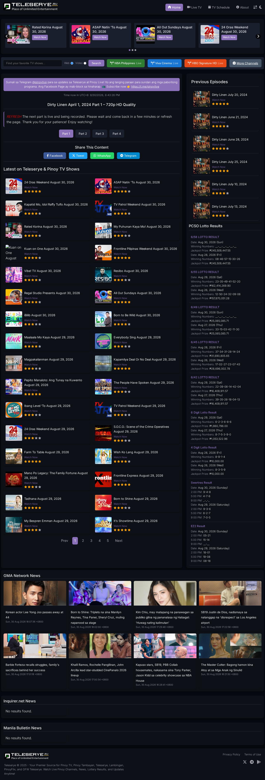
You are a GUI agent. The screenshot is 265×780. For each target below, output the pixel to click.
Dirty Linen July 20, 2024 (229, 94)
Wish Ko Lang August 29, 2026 (136, 452)
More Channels (247, 63)
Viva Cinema (166, 63)
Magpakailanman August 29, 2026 (48, 359)
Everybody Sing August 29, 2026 (137, 337)
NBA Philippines (127, 63)
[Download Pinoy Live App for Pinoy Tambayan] (259, 762)
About (244, 7)
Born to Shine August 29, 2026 (136, 498)
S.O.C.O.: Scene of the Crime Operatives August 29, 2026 (141, 429)
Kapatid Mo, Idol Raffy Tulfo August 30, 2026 (56, 204)
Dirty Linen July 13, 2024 (229, 206)
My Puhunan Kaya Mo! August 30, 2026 (142, 226)
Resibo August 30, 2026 (131, 271)
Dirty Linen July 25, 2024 (229, 161)
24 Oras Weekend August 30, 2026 (49, 182)
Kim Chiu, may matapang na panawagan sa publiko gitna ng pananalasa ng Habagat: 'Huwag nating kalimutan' (165, 617)
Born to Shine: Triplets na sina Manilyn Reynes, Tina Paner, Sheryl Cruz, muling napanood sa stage (97, 617)
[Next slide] (258, 36)
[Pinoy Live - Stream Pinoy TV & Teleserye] (31, 10)
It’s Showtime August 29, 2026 (136, 521)
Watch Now (40, 37)
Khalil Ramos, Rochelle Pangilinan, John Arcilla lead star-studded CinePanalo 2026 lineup (98, 670)
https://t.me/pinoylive (145, 86)
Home (176, 7)
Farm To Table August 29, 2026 (46, 452)
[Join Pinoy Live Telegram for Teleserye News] (252, 762)
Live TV (196, 7)
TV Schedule (221, 7)
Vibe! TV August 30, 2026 (42, 271)
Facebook (56, 155)
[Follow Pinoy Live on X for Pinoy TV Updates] (245, 762)
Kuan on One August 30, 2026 (46, 248)
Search (96, 63)
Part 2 (83, 133)
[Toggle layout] (255, 7)
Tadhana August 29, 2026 (42, 498)
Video (79, 63)
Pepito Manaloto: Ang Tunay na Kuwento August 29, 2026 (53, 382)
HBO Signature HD (207, 63)
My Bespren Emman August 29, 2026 (50, 521)
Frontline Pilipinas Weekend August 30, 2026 (145, 248)
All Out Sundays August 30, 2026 (137, 293)
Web (67, 63)
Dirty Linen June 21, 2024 (230, 117)
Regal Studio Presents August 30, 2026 (52, 293)
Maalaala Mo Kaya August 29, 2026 (49, 337)
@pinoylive (39, 82)
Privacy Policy (231, 754)
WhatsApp (104, 155)
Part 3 (100, 133)
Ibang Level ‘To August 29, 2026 (47, 405)
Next (118, 540)
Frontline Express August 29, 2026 (138, 475)
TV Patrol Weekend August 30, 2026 (139, 204)
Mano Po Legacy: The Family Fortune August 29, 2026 (56, 475)
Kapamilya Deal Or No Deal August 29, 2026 (145, 359)
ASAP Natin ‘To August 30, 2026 (137, 182)
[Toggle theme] (260, 7)
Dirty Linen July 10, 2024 (229, 184)
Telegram (130, 155)
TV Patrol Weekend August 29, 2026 (139, 405)
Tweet (80, 155)
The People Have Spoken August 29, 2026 (144, 382)
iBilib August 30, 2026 (39, 315)
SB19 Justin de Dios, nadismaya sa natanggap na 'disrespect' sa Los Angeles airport (228, 617)
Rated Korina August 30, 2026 (45, 226)
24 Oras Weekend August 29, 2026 (49, 429)
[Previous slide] (7, 36)
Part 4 (117, 133)
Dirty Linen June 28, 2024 (230, 139)
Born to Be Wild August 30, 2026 (137, 315)
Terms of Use (252, 754)
